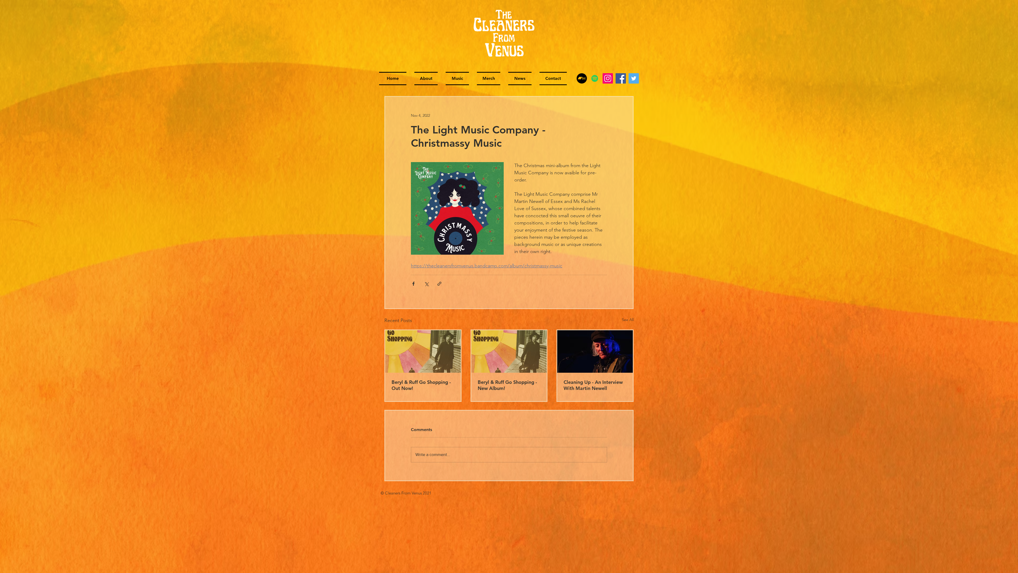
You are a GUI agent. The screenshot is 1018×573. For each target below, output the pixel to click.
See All (628, 319)
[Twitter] (634, 78)
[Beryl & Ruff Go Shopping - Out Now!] (423, 351)
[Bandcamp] (582, 78)
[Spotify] (595, 78)
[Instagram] (608, 78)
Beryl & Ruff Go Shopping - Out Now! (421, 385)
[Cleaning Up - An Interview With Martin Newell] (595, 351)
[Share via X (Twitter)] (426, 283)
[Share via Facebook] (413, 283)
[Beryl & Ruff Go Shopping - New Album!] (509, 351)
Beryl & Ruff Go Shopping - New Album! (507, 385)
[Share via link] (439, 283)
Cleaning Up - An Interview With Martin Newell (593, 385)
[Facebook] (621, 78)
